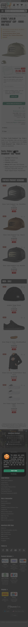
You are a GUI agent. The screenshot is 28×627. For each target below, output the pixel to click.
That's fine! (14, 470)
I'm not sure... (14, 473)
